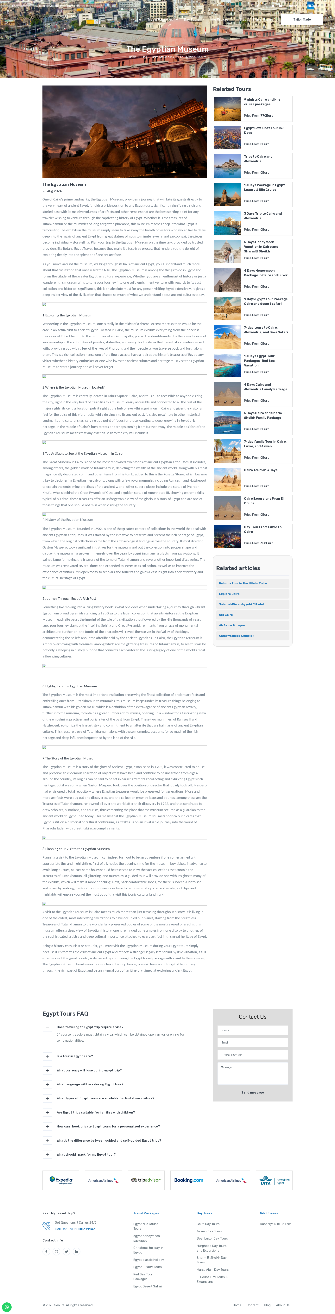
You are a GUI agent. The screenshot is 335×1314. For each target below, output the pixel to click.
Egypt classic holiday (148, 1260)
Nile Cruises (220, 19)
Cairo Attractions (163, 57)
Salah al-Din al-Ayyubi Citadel (241, 604)
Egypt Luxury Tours (147, 1267)
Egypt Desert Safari (147, 1286)
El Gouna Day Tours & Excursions (212, 1279)
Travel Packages (160, 19)
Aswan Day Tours (209, 1231)
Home (136, 19)
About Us (282, 1305)
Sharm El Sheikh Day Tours (212, 1260)
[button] (295, 6)
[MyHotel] (40, 19)
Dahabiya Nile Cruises (275, 1224)
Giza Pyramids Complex (236, 636)
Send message (252, 1092)
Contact (253, 1305)
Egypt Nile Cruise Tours (145, 1226)
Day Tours (192, 19)
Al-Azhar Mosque (232, 625)
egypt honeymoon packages (146, 1238)
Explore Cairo (229, 594)
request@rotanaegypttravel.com (59, 6)
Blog (243, 19)
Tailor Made (302, 19)
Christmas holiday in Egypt (148, 1250)
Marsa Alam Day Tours (213, 1270)
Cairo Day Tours (208, 1224)
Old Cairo (226, 615)
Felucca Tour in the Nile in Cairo (243, 583)
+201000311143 (21, 6)
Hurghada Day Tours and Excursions (211, 1248)
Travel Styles (263, 19)
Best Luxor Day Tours (212, 1238)
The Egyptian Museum (64, 184)
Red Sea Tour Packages (142, 1277)
